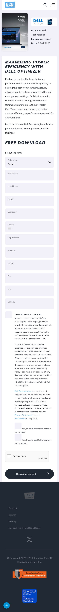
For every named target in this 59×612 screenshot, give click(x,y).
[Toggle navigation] (53, 5)
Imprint (12, 514)
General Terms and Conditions (25, 527)
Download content (26, 473)
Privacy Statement (23, 415)
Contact (13, 508)
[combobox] (9, 226)
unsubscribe (20, 418)
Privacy (13, 521)
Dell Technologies (23, 391)
